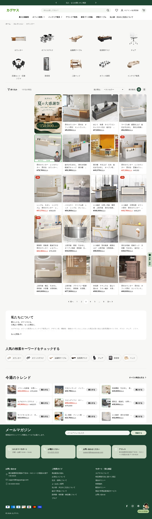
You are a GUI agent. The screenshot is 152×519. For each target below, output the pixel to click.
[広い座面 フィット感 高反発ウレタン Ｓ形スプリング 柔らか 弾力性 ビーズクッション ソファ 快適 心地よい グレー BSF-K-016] (59, 416)
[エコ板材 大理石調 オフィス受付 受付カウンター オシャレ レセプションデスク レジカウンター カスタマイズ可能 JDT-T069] (132, 188)
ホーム (8, 24)
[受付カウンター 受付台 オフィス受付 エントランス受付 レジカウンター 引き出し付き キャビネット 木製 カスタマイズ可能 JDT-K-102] (132, 269)
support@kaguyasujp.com (93, 452)
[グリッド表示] (139, 89)
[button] (56, 2)
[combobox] (76, 10)
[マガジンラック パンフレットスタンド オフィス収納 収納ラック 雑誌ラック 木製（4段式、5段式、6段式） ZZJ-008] (59, 389)
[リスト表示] (144, 89)
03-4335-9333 (53, 452)
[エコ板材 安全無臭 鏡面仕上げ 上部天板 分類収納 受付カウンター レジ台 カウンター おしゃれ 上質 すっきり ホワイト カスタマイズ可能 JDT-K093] (104, 229)
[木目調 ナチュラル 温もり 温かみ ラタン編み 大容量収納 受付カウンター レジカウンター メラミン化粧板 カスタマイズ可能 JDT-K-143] (104, 269)
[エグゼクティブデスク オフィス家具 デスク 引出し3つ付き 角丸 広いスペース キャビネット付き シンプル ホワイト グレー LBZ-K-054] (11, 403)
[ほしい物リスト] (116, 10)
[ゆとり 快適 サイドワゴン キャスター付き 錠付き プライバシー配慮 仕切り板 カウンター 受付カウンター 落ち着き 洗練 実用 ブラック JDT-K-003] (104, 108)
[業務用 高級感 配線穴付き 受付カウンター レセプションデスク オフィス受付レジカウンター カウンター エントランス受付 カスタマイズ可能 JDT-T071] (48, 229)
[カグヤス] (48, 114)
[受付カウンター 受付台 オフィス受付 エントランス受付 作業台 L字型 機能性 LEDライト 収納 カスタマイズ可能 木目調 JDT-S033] (76, 108)
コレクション (18, 24)
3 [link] (85, 301)
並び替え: (97, 89)
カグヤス (15, 513)
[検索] (108, 10)
